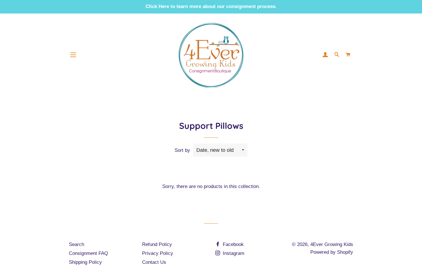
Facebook (232, 244)
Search (76, 244)
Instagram (232, 253)
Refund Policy (157, 244)
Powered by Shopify (331, 252)
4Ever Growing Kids (331, 244)
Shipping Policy (85, 262)
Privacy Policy (157, 253)
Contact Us (154, 262)
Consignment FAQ (88, 253)
